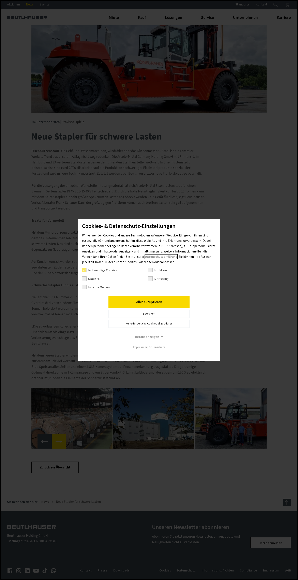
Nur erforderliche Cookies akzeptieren (149, 324)
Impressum (140, 347)
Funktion (160, 270)
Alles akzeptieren (149, 302)
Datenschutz (157, 347)
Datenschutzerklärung (161, 257)
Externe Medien (99, 287)
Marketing (161, 279)
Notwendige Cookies (102, 270)
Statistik (94, 279)
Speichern (149, 314)
